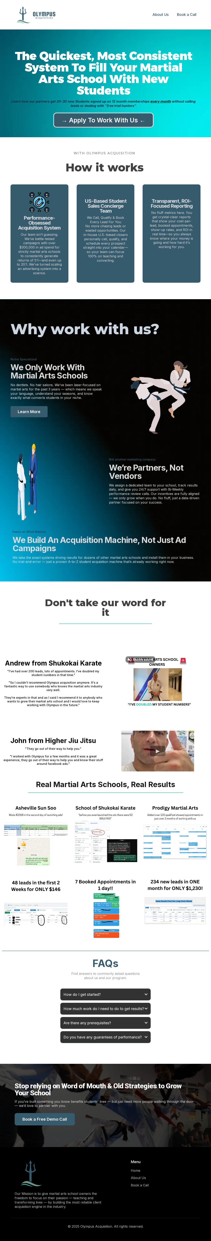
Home (135, 1170)
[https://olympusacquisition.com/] (41, 14)
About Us (160, 14)
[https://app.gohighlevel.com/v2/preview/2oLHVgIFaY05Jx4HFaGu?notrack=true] (68, 1173)
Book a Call (186, 14)
